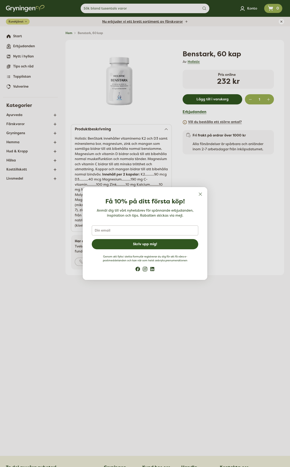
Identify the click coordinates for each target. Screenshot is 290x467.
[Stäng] (200, 194)
